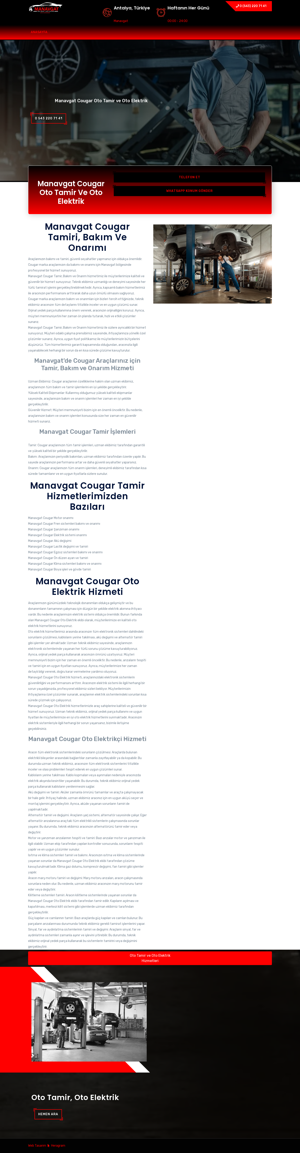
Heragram (58, 1146)
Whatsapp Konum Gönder (189, 191)
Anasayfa (39, 32)
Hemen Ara (48, 1114)
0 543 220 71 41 (48, 118)
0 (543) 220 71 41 (252, 6)
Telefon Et (189, 177)
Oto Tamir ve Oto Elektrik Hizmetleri (150, 958)
